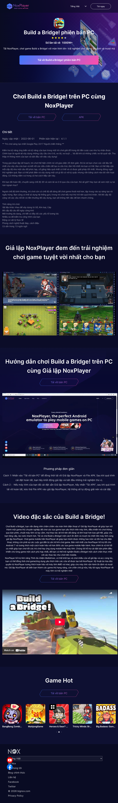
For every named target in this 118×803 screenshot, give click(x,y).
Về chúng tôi (15, 768)
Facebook (13, 781)
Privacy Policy (15, 795)
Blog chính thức (16, 772)
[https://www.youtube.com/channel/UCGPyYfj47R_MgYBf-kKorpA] (10, 760)
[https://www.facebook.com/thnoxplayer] (10, 767)
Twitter (12, 786)
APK (81, 117)
